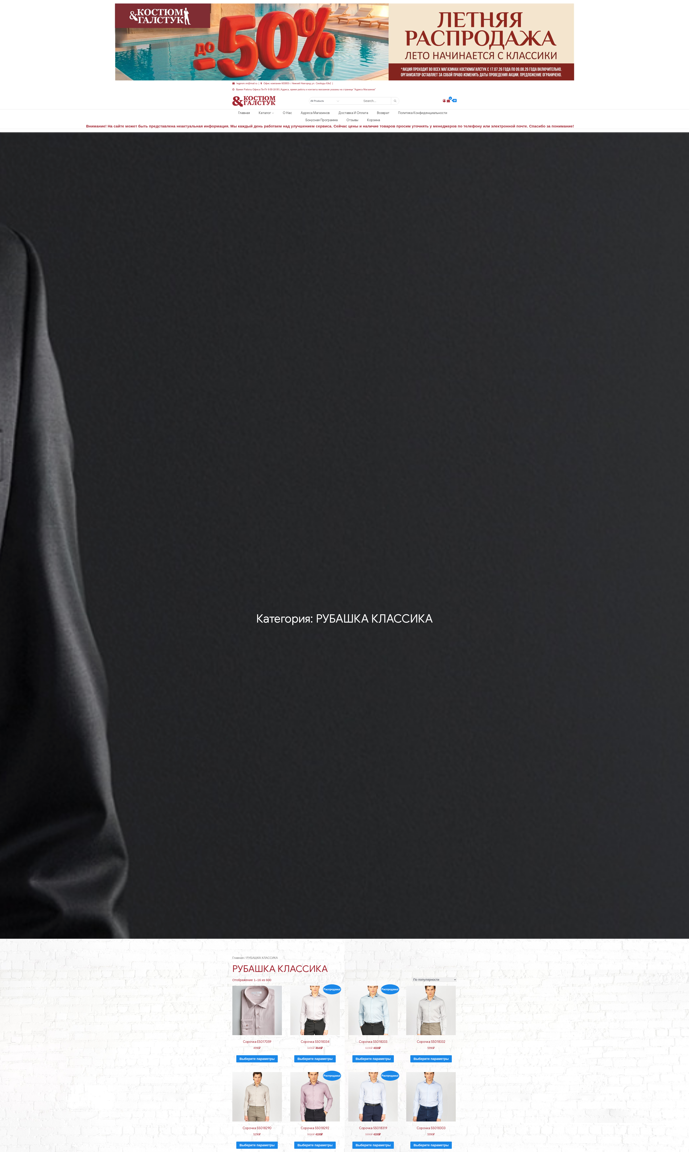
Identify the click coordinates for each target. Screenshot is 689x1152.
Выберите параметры (257, 1059)
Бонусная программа (322, 120)
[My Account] (444, 101)
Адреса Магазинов (315, 113)
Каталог (265, 113)
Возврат (383, 113)
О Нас (287, 113)
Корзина (373, 120)
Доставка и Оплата (353, 113)
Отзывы (352, 120)
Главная (244, 113)
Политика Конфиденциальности (422, 113)
